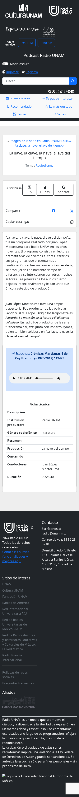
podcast (63, 192)
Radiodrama (44, 165)
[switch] (5, 63)
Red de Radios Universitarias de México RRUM (14, 624)
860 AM (46, 43)
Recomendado (21, 106)
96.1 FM (27, 43)
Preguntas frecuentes (18, 683)
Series (61, 114)
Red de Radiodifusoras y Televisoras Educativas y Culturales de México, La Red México (19, 642)
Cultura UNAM (12, 590)
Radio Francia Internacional (12, 657)
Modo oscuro (20, 64)
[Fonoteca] (18, 702)
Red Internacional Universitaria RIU (15, 611)
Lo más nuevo (19, 98)
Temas (21, 114)
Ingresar (12, 72)
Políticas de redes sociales (15, 674)
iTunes (45, 192)
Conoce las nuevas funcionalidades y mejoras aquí (15, 556)
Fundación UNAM (15, 596)
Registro (32, 72)
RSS (29, 192)
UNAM (7, 584)
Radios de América (15, 603)
